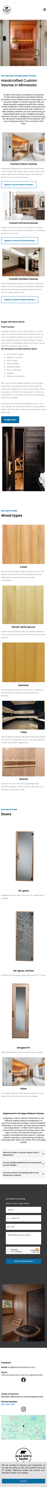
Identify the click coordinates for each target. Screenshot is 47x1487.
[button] (44, 9)
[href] (23, 1427)
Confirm (23, 1481)
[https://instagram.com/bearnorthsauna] (23, 1409)
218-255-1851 (8, 1404)
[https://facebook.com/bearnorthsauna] (23, 1379)
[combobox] (8, 1218)
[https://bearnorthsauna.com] (7, 10)
